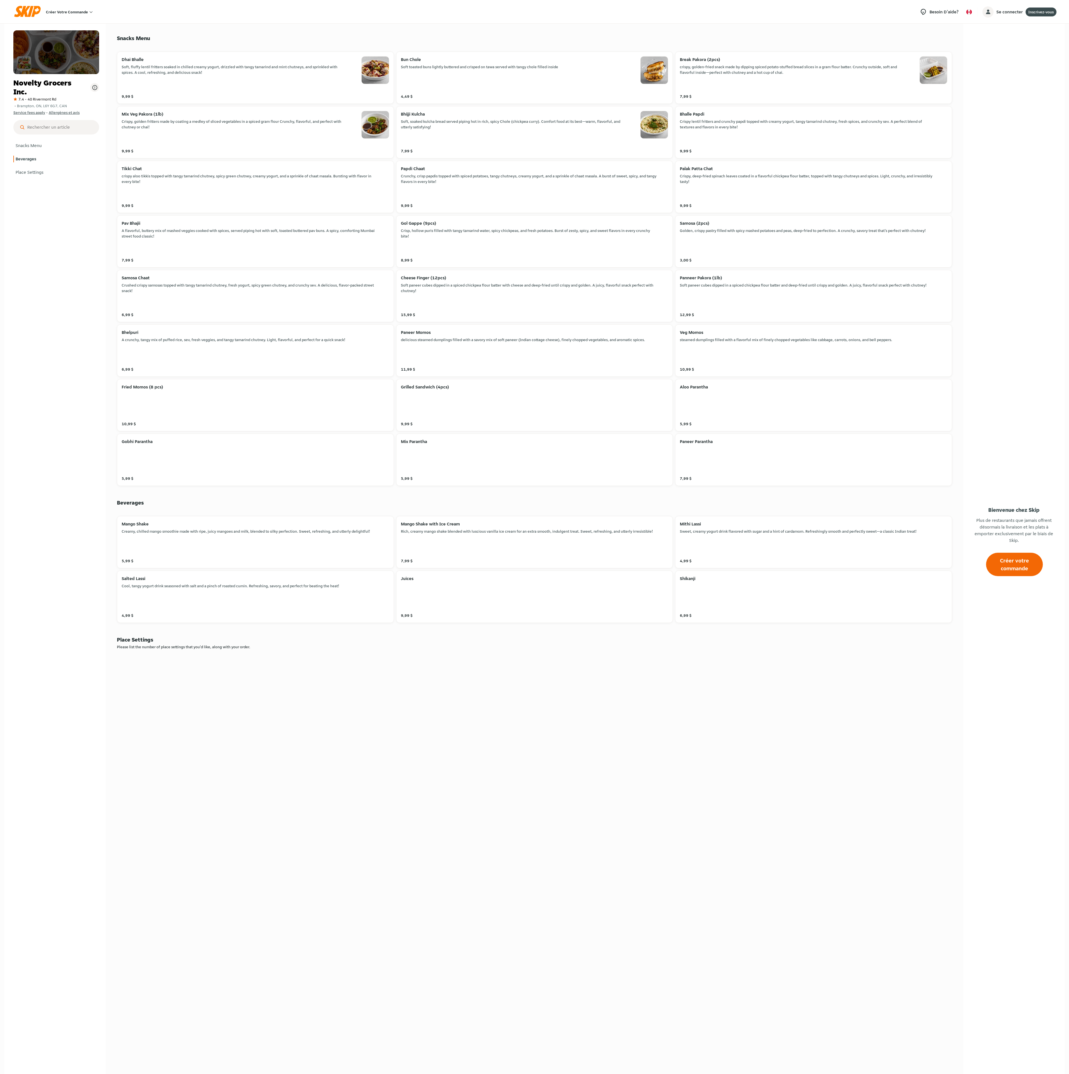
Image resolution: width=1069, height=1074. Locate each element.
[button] (56, 145)
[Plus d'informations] (94, 87)
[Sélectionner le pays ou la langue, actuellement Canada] (969, 12)
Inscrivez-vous (1041, 11)
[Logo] (29, 12)
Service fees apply (29, 112)
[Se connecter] (988, 12)
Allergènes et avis (64, 112)
